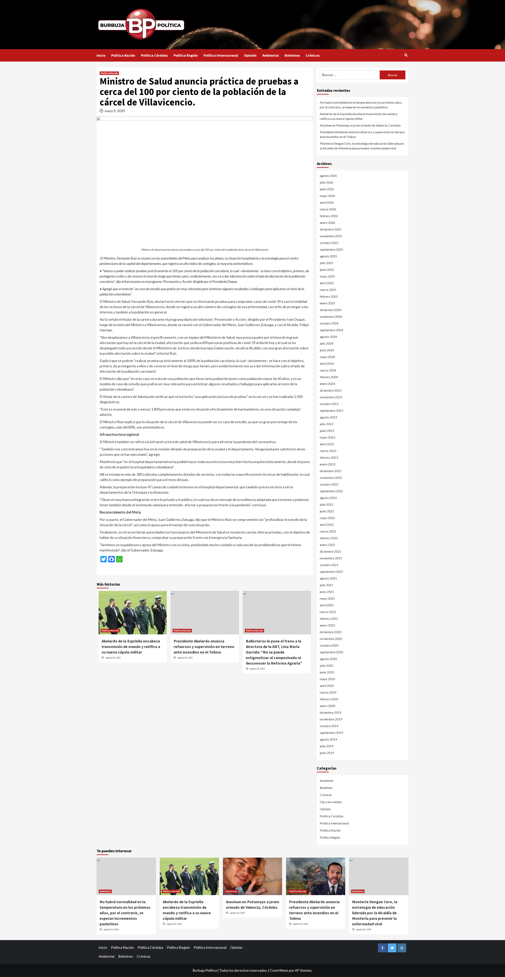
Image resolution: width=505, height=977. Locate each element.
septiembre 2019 (331, 732)
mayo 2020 (327, 679)
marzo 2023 (328, 451)
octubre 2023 (329, 404)
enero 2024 (327, 383)
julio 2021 (326, 585)
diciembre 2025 (330, 229)
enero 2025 (327, 303)
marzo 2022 (328, 531)
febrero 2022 (329, 538)
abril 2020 (327, 685)
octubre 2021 (329, 565)
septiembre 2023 (331, 410)
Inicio (101, 55)
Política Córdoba (154, 55)
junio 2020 (327, 672)
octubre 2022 (329, 484)
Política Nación (123, 55)
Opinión (250, 55)
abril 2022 (327, 524)
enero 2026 (327, 222)
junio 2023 (327, 430)
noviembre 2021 (331, 558)
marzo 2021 (328, 612)
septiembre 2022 (331, 491)
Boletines (292, 55)
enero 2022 (327, 545)
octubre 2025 (329, 243)
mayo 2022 (327, 518)
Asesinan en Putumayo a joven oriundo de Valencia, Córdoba (360, 125)
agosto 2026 (328, 175)
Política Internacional (221, 55)
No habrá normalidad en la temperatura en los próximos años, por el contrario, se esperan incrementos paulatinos (361, 104)
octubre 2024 (329, 323)
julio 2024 (326, 343)
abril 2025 (327, 283)
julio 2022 (326, 504)
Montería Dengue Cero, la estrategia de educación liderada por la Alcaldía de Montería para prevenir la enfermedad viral (362, 146)
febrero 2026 (329, 216)
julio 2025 (326, 263)
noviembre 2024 (331, 316)
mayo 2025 (327, 276)
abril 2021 (327, 605)
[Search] (405, 55)
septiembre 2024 (331, 330)
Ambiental (270, 55)
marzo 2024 (328, 370)
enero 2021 (327, 625)
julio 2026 (326, 182)
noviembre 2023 (331, 397)
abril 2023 (327, 444)
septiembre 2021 (331, 571)
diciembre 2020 (330, 632)
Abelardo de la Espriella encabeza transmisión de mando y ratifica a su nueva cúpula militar (131, 646)
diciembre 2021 (330, 551)
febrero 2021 (329, 618)
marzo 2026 (328, 209)
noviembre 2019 (331, 719)
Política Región (186, 55)
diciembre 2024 (330, 310)
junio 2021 (327, 592)
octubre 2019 (329, 726)
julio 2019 (326, 746)
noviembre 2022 (331, 477)
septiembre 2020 (331, 652)
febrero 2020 (329, 699)
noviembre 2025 (331, 236)
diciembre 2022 (330, 471)
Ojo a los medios (331, 802)
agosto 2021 (328, 578)
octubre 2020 (329, 645)
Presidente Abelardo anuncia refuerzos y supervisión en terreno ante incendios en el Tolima (204, 646)
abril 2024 (327, 363)
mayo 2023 (327, 437)
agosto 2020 (328, 659)
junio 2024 (327, 350)
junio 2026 (327, 189)
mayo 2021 (327, 598)
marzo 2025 (328, 290)
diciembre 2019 (330, 712)
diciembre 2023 (330, 390)
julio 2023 (326, 424)
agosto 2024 (328, 336)
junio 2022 (327, 511)
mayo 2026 (327, 196)
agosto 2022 (328, 498)
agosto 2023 (328, 417)
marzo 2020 (328, 692)
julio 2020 (326, 665)
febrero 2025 (329, 296)
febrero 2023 (329, 457)
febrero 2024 (329, 377)
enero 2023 (327, 464)
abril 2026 (327, 202)
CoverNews (279, 970)
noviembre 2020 (331, 638)
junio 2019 (327, 753)
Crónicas (313, 55)
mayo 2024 (327, 357)
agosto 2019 (328, 739)
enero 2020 (327, 706)
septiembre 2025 (331, 249)
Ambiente (326, 780)
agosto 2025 (328, 256)
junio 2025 (327, 269)
